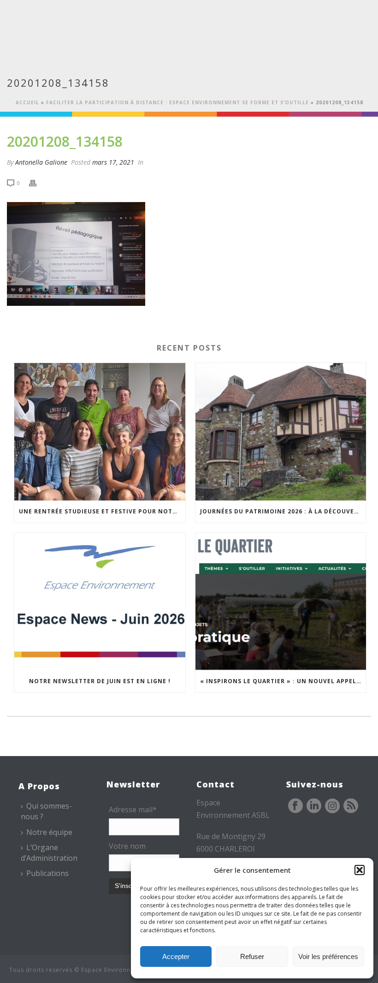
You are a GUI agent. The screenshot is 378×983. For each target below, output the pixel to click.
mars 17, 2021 (113, 162)
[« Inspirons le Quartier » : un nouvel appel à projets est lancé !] (280, 601)
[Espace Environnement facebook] (295, 806)
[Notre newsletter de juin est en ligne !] (99, 601)
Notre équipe (49, 832)
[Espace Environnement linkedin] (314, 806)
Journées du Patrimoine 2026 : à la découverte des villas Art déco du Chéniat (283, 511)
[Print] (37, 182)
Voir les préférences (328, 956)
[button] (359, 870)
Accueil (27, 102)
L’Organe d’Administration (49, 852)
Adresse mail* (133, 809)
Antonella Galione (41, 162)
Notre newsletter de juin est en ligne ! (100, 681)
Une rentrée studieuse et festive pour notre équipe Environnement (102, 511)
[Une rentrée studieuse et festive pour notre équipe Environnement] (99, 431)
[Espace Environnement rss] (350, 806)
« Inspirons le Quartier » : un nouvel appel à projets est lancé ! (283, 681)
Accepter (175, 956)
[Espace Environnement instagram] (332, 806)
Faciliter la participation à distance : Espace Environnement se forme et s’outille (177, 102)
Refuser (252, 956)
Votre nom (127, 846)
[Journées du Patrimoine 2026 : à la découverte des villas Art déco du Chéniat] (280, 431)
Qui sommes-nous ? (46, 811)
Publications (47, 873)
